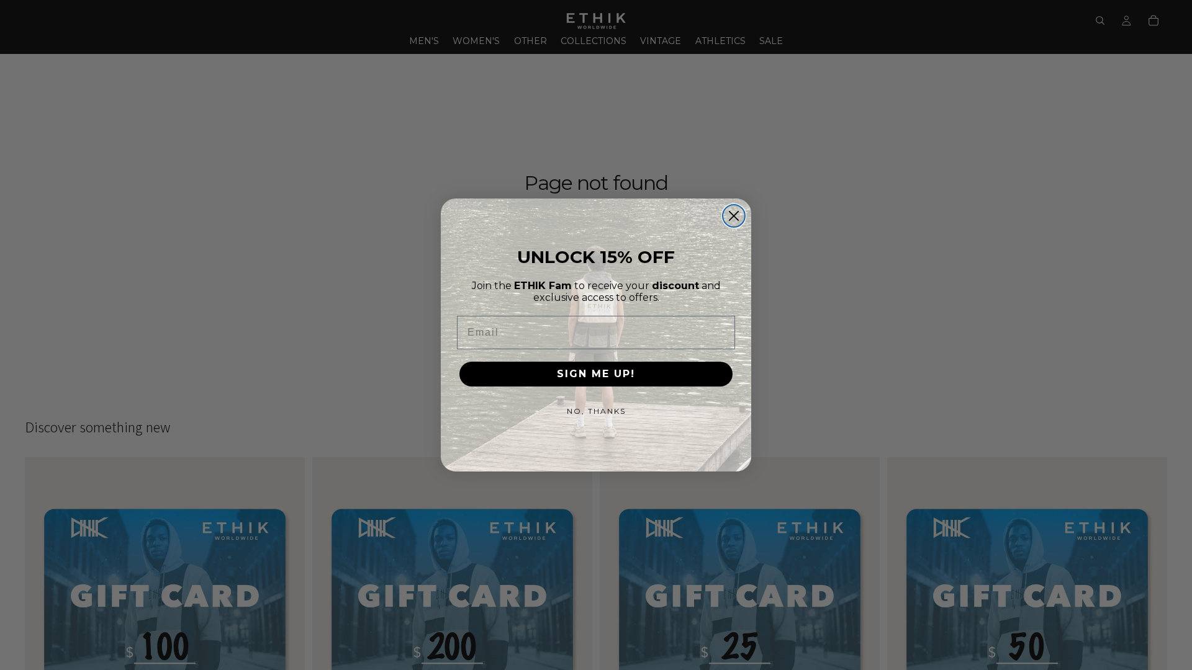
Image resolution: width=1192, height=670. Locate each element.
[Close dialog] (734, 216)
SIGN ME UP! (596, 374)
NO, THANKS (596, 411)
